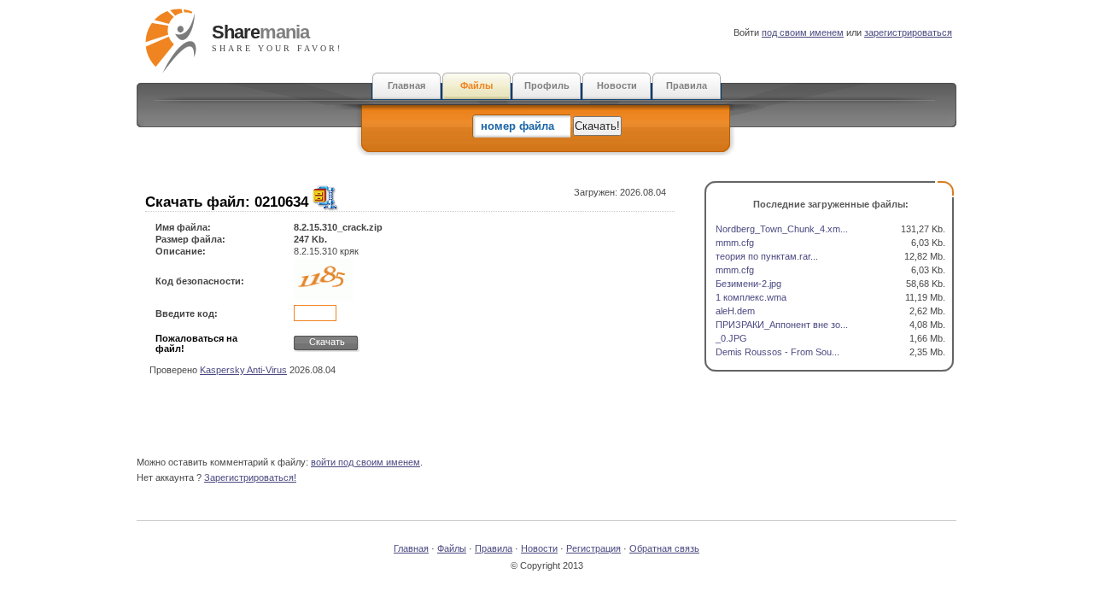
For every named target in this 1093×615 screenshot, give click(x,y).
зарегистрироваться (908, 32)
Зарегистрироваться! (250, 477)
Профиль (547, 85)
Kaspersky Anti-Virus (243, 370)
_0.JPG (731, 338)
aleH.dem (735, 311)
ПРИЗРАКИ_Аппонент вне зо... (782, 324)
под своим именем (803, 32)
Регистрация (593, 548)
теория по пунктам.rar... (767, 256)
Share (260, 32)
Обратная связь (664, 548)
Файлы (476, 85)
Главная (406, 85)
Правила (686, 85)
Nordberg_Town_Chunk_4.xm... (782, 229)
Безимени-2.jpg (748, 283)
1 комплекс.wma (751, 297)
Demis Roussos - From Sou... (777, 352)
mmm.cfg (735, 242)
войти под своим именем (365, 462)
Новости (617, 85)
